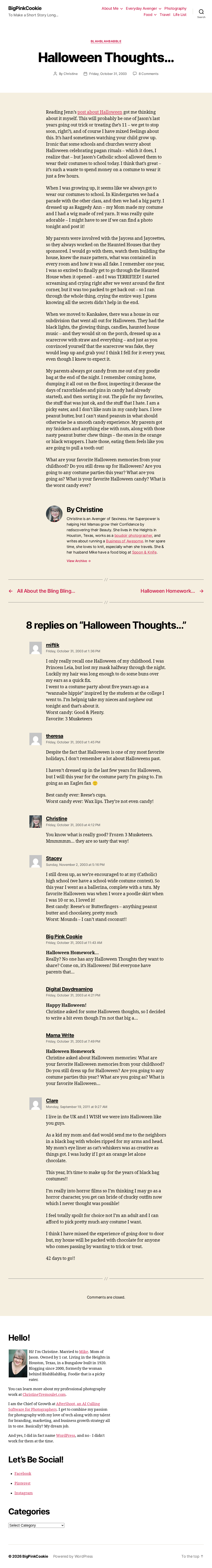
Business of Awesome (124, 541)
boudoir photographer (133, 535)
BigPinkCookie (24, 8)
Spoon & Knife (144, 552)
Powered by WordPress (73, 1556)
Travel (165, 14)
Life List (180, 14)
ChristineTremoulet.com (44, 1394)
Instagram (23, 1493)
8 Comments (148, 74)
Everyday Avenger (141, 8)
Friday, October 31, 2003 (108, 74)
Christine (71, 74)
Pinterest (22, 1483)
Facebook (22, 1473)
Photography (175, 8)
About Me (110, 8)
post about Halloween (99, 112)
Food (148, 14)
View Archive (79, 561)
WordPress (65, 1435)
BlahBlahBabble (106, 41)
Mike (83, 1351)
